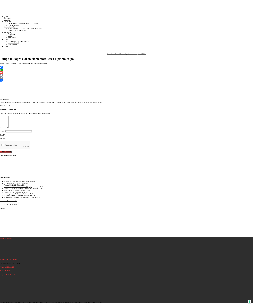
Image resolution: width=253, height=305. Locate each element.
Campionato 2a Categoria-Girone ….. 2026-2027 (23, 23)
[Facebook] (126, 67)
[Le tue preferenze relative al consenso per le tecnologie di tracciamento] (249, 301)
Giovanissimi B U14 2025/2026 (18, 30)
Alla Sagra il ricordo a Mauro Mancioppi (16, 197)
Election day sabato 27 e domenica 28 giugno (18, 187)
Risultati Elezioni (9, 185)
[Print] (126, 75)
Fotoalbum (11, 34)
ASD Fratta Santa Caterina (39, 63)
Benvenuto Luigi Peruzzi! (12, 183)
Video (10, 36)
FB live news (12, 37)
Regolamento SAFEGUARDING (18, 41)
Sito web (3, 138)
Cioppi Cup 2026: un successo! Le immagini (18, 188)
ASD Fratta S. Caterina (9, 63)
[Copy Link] (126, 77)
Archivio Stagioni (13, 25)
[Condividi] (126, 80)
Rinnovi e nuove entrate (11, 190)
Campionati (7, 21)
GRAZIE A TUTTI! (10, 192)
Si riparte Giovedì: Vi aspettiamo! (14, 196)
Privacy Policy (4, 263)
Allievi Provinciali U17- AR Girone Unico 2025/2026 (25, 29)
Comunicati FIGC (13, 43)
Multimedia (7, 32)
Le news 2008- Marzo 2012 (8, 201)
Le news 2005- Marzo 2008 (8, 204)
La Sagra (7, 20)
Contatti (6, 46)
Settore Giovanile (9, 27)
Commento (4, 128)
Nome (2, 131)
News (6, 16)
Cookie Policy (15, 263)
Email (2, 135)
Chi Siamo (7, 18)
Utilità (6, 39)
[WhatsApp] (126, 70)
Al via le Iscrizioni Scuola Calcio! (14, 181)
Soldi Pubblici (12, 45)
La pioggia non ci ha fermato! (13, 194)
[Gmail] (126, 72)
